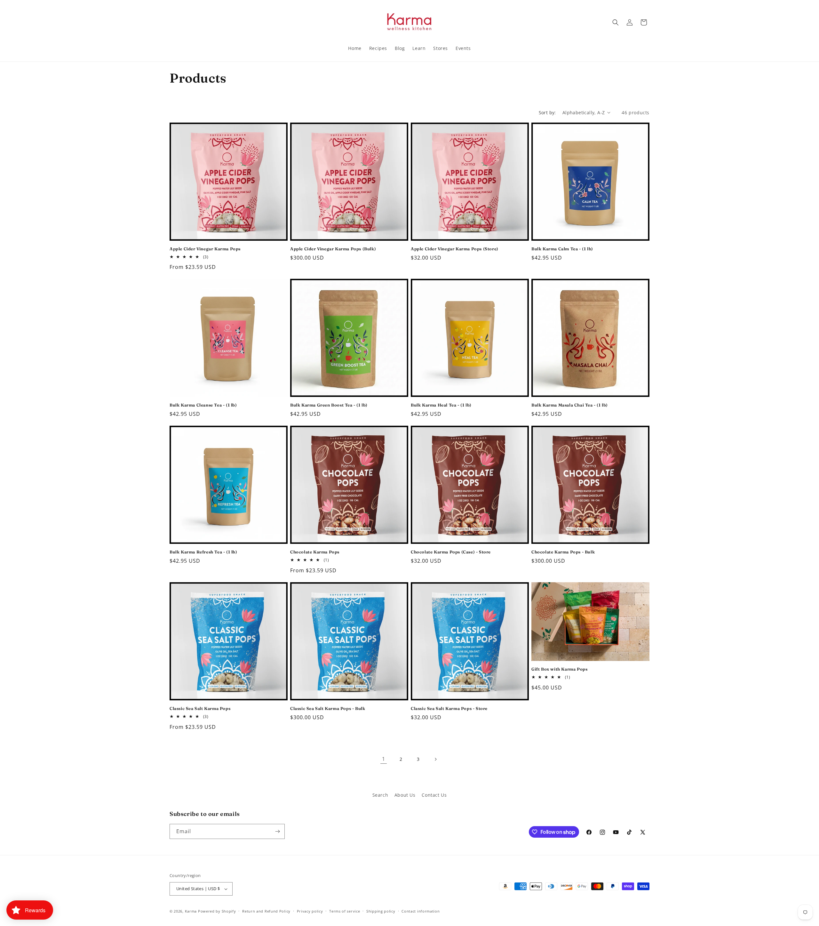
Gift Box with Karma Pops (559, 669)
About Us (405, 795)
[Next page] (435, 759)
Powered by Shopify (217, 911)
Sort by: (547, 112)
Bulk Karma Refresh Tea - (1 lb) (203, 551)
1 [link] (383, 758)
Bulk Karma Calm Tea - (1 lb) (562, 248)
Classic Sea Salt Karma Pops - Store (449, 708)
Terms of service (344, 911)
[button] (615, 22)
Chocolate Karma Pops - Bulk (563, 551)
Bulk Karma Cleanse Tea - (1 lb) (203, 404)
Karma (191, 911)
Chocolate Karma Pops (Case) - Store (451, 551)
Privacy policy (310, 911)
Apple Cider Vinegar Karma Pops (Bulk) (333, 248)
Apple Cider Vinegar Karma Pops (205, 248)
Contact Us (434, 795)
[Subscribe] (277, 831)
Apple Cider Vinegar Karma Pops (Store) (454, 248)
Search (380, 795)
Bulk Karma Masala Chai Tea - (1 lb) (569, 404)
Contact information (421, 911)
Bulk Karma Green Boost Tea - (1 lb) (329, 404)
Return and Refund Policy (266, 911)
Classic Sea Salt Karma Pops (200, 708)
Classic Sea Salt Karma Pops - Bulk (327, 708)
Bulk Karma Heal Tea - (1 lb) (441, 404)
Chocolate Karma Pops (314, 551)
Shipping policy (380, 911)
